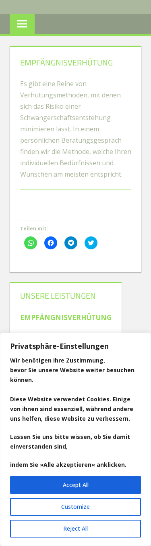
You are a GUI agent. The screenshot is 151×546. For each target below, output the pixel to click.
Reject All (75, 528)
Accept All (76, 485)
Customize (75, 506)
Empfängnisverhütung (66, 317)
